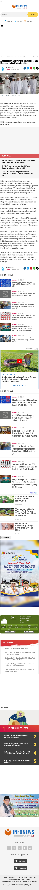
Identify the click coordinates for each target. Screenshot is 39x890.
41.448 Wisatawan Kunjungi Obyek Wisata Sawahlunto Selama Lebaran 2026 (23, 294)
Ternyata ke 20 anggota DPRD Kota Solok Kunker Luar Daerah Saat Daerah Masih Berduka (23, 317)
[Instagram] (14, 848)
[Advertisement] (19, 42)
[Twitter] (20, 848)
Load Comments (5, 537)
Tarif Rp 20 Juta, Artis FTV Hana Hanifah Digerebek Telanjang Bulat (16, 745)
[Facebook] (9, 848)
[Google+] (25, 848)
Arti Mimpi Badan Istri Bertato (18, 728)
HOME (6, 877)
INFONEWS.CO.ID (19, 885)
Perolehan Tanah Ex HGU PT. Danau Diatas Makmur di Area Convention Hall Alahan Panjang (24, 433)
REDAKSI (12, 877)
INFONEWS (8, 69)
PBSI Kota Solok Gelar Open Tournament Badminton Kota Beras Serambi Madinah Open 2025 (17, 173)
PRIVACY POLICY (14, 879)
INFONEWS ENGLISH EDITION (11, 881)
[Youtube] (30, 848)
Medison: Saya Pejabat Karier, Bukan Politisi (16, 648)
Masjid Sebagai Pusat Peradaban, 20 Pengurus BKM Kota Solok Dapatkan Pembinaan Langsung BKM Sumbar (22, 328)
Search (33, 15)
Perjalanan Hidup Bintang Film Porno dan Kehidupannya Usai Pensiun (16, 736)
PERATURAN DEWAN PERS (27, 877)
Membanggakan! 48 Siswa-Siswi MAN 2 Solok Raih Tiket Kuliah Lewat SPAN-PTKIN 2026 (23, 284)
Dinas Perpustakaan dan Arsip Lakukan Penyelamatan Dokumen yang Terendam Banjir (23, 340)
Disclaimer (26, 879)
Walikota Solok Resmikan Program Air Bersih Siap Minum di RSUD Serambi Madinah (20, 653)
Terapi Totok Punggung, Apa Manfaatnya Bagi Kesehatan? (17, 761)
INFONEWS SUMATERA (30, 881)
